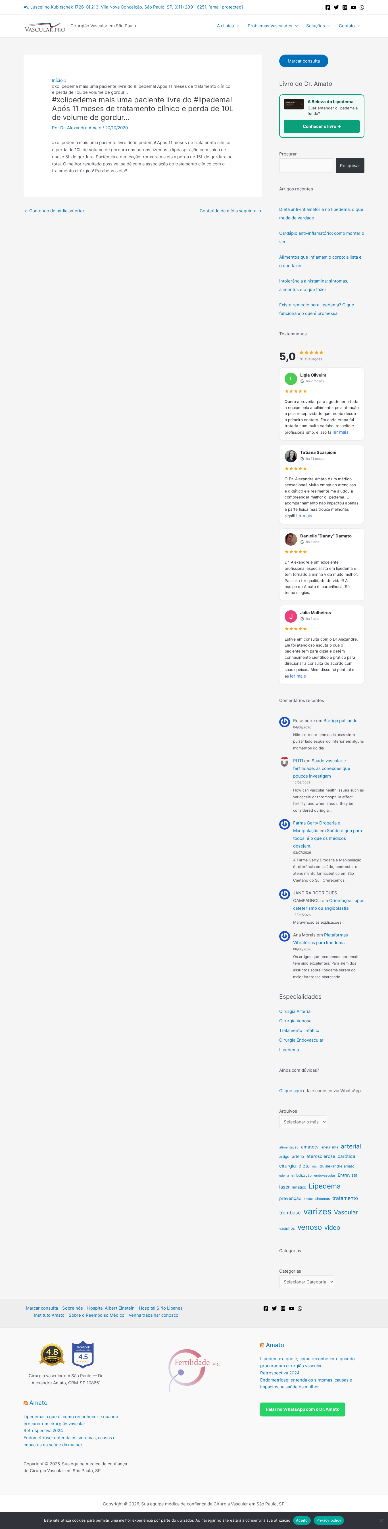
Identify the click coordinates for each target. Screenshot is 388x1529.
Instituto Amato (49, 1315)
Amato (38, 1402)
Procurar (288, 154)
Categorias (290, 1271)
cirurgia (287, 1166)
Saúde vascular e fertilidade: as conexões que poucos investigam (321, 768)
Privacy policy (328, 1520)
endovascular (324, 1175)
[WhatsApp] (361, 7)
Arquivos (288, 1111)
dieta (304, 1166)
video (332, 1227)
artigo (284, 1156)
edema (284, 1175)
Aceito (302, 1520)
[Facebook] (327, 7)
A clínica (225, 25)
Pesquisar (350, 165)
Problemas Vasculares (270, 25)
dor (314, 1166)
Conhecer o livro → (322, 126)
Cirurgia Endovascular (301, 1040)
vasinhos (287, 1228)
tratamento (345, 1198)
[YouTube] (353, 7)
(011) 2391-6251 (190, 7)
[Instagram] (344, 7)
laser (284, 1187)
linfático (299, 1187)
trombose (290, 1213)
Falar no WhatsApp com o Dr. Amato (302, 1409)
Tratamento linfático (299, 1030)
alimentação (289, 1147)
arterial (351, 1146)
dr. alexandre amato (337, 1166)
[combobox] (306, 165)
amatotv (310, 1147)
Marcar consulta (304, 61)
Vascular (346, 1212)
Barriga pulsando (341, 720)
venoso (309, 1227)
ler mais (341, 432)
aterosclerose (320, 1156)
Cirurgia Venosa (295, 1020)
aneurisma (329, 1147)
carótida (346, 1156)
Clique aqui (290, 1090)
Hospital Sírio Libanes (161, 1308)
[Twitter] (336, 7)
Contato (347, 25)
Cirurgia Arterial (295, 1011)
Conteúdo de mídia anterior (54, 210)
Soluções (315, 25)
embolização (301, 1175)
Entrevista (347, 1175)
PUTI (298, 760)
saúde (308, 1199)
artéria (298, 1156)
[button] (236, 26)
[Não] (381, 1520)
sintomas (322, 1198)
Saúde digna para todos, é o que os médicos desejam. (327, 838)
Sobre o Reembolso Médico (96, 1315)
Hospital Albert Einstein (111, 1308)
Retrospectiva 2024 (43, 1430)
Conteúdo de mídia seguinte (231, 210)
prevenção (290, 1198)
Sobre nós (72, 1308)
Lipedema (289, 1049)
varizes (317, 1211)
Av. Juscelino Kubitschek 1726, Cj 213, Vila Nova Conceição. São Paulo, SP (98, 7)
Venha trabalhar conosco (153, 1315)
